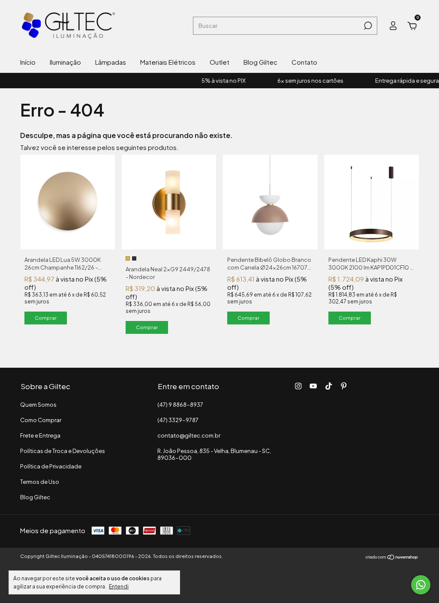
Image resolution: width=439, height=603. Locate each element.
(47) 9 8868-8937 (180, 404)
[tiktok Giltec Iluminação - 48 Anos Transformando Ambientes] (328, 386)
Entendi (119, 586)
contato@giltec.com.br (188, 435)
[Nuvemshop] (392, 557)
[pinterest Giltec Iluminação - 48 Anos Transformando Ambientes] (343, 386)
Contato (304, 62)
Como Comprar (40, 420)
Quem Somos (38, 404)
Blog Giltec (260, 62)
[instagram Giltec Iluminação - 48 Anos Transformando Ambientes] (298, 386)
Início (28, 62)
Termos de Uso (39, 481)
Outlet (219, 62)
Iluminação (65, 62)
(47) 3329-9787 (177, 420)
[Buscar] (367, 25)
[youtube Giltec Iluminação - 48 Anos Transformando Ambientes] (313, 386)
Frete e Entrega (40, 435)
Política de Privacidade (50, 466)
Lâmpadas (110, 62)
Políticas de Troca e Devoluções (62, 450)
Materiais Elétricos (167, 62)
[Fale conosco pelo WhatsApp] (420, 584)
